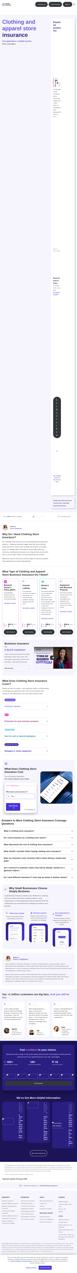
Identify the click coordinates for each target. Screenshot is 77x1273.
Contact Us (41, 4)
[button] (74, 4)
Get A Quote (55, 4)
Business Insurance (30, 1186)
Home (21, 1185)
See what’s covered (10, 603)
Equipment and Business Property (66, 587)
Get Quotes (10, 632)
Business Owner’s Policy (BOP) (9, 587)
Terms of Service (15, 1261)
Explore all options (59, 505)
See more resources (38, 1153)
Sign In (67, 4)
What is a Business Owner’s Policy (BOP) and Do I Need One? (46, 1128)
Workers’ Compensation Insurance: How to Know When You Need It (70, 1130)
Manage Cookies (31, 1267)
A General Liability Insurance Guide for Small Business (21, 1126)
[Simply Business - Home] (7, 4)
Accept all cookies (45, 1267)
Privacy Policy (27, 1261)
